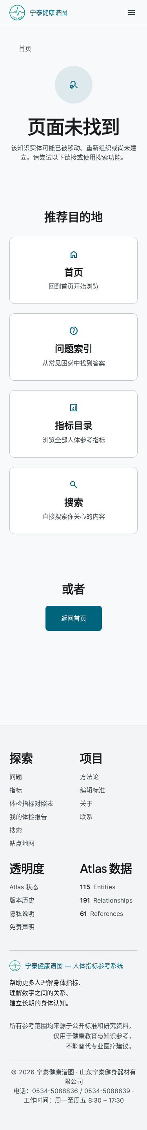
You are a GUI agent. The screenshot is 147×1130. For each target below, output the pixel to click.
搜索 (15, 830)
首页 (25, 49)
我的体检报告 (28, 817)
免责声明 (21, 927)
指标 (15, 790)
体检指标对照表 (31, 803)
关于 (86, 803)
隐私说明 (21, 913)
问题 (15, 777)
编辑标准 (92, 790)
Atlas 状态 (23, 887)
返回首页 (73, 618)
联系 (86, 817)
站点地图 (21, 843)
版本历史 (21, 900)
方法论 (89, 777)
